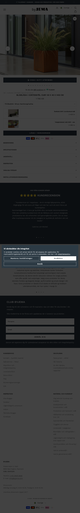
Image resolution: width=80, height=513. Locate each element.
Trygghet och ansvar (60, 424)
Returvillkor (7, 375)
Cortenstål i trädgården (62, 428)
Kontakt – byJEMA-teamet (13, 358)
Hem (4, 92)
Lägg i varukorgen (40, 133)
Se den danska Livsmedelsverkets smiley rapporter (63, 368)
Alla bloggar (7, 398)
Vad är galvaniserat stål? (62, 454)
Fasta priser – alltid (60, 358)
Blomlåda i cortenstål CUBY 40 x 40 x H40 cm (20, 92)
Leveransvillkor (9, 372)
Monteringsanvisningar (11, 382)
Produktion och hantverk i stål (64, 411)
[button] (66, 8)
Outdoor (6, 402)
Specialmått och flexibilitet (63, 421)
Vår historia (57, 362)
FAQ (4, 379)
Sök (4, 386)
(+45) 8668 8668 (16, 476)
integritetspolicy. (64, 254)
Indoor (5, 409)
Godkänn (58, 258)
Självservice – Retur (11, 362)
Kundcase (7, 417)
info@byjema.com (16, 478)
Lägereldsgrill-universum (12, 406)
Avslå (40, 264)
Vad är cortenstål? (60, 450)
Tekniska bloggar (9, 413)
